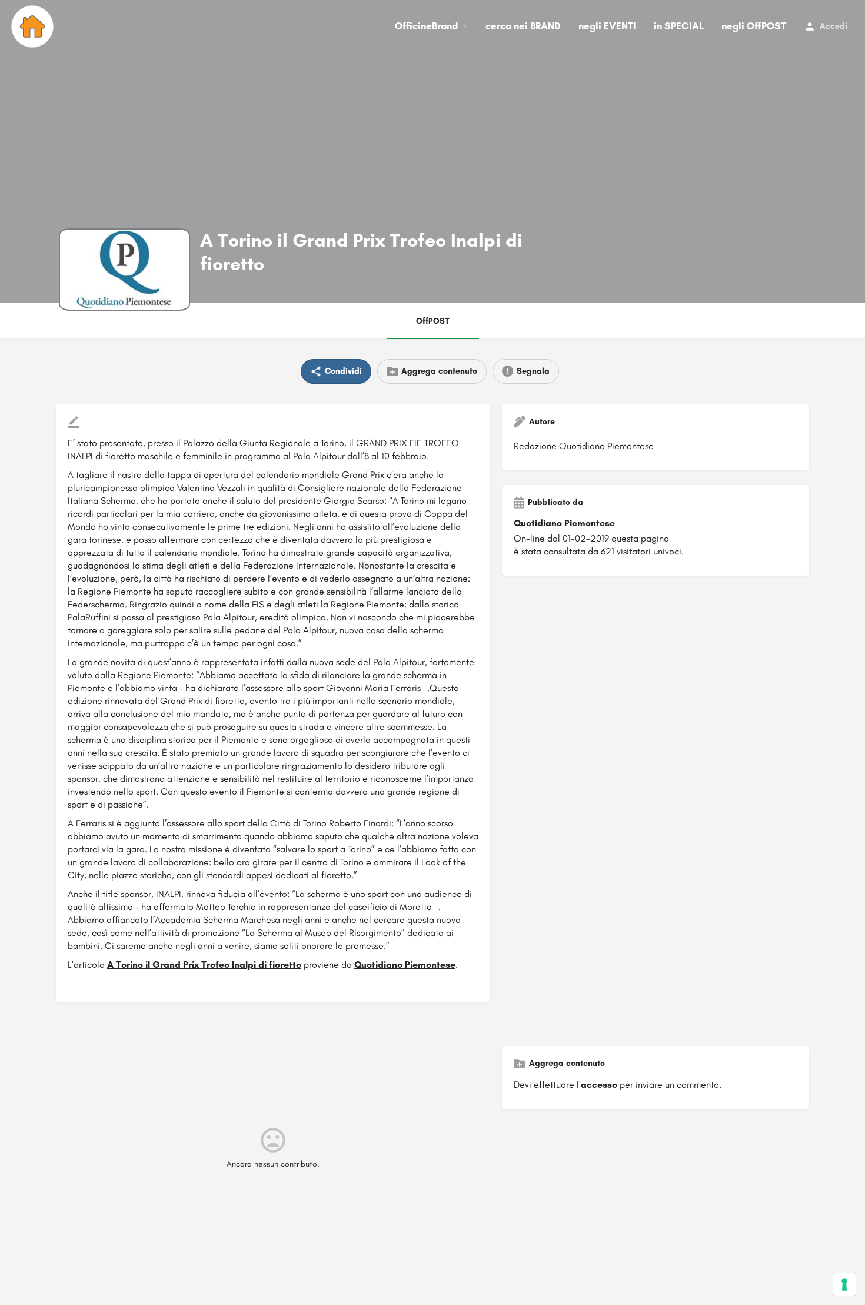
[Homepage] (34, 26)
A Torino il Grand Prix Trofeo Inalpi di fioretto (204, 964)
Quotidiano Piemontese (404, 964)
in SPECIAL (679, 26)
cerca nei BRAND (523, 26)
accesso (599, 1084)
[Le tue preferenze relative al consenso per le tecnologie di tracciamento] (844, 1284)
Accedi (833, 26)
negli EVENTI (607, 26)
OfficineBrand (426, 26)
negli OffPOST (753, 26)
